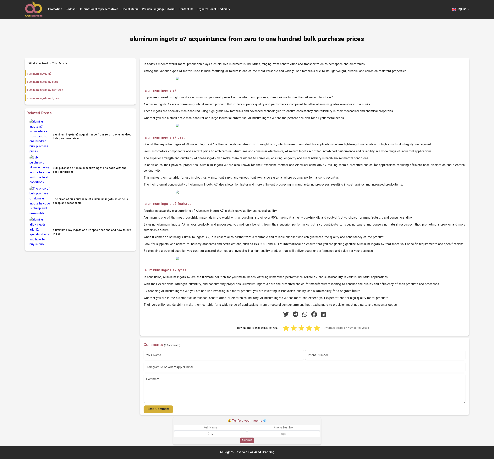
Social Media (130, 9)
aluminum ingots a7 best (42, 82)
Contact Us (186, 9)
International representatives (99, 9)
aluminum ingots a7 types (42, 98)
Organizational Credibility (213, 9)
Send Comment (158, 409)
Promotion (55, 9)
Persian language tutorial (158, 9)
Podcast (71, 9)
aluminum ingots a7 (38, 74)
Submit (247, 440)
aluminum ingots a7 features (44, 90)
